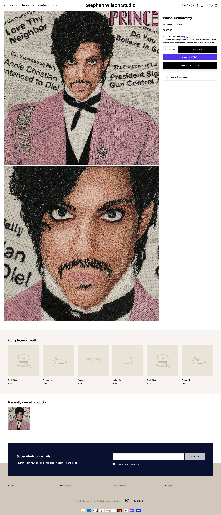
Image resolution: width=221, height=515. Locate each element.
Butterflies (42, 5)
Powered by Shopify (112, 501)
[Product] (23, 360)
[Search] (207, 5)
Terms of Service (119, 486)
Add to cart (197, 50)
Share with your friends (178, 77)
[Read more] (202, 5)
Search (11, 486)
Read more (209, 43)
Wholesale (169, 486)
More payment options (190, 65)
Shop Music (26, 5)
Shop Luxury (9, 5)
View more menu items (56, 5)
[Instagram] (127, 500)
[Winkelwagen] (216, 5)
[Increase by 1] (173, 49)
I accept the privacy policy (128, 464)
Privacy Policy (66, 486)
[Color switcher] (197, 5)
